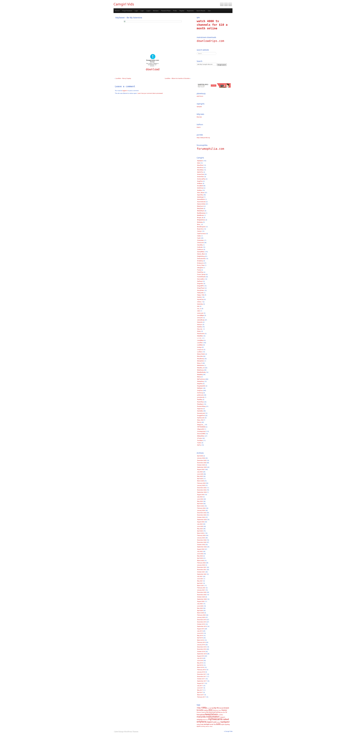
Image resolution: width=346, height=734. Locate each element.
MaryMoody (200, 358)
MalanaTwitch (201, 354)
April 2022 (200, 558)
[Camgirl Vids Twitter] (222, 4)
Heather (199, 297)
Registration (190, 11)
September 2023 (202, 519)
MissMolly (200, 374)
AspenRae (200, 195)
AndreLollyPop (201, 179)
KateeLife (200, 322)
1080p (204, 707)
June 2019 (200, 633)
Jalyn (198, 311)
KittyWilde (200, 336)
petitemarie (200, 395)
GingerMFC (200, 286)
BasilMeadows (201, 213)
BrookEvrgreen (201, 227)
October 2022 (201, 544)
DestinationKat (201, 258)
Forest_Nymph (201, 274)
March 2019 (200, 640)
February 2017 (201, 697)
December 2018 (201, 647)
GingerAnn (200, 283)
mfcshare (200, 719)
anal (208, 708)
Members (155, 11)
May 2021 (200, 581)
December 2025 (201, 460)
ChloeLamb (200, 242)
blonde (221, 708)
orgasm (210, 721)
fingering (203, 712)
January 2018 (201, 672)
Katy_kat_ (200, 329)
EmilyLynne (200, 263)
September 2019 (202, 626)
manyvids (201, 716)
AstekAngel (200, 197)
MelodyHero (200, 361)
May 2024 (200, 501)
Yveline (199, 443)
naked (226, 719)
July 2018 (200, 658)
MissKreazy (200, 370)
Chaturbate (200, 240)
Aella (198, 163)
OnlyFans (200, 390)
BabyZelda (200, 208)
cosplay (206, 710)
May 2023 (200, 528)
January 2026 (201, 458)
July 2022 (200, 551)
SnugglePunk (201, 415)
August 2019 (200, 629)
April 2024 (200, 503)
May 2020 (200, 608)
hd (226, 712)
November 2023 (201, 515)
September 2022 (202, 547)
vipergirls (199, 106)
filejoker (224, 710)
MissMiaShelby (201, 372)
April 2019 (200, 638)
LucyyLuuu (200, 349)
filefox (219, 710)
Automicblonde (201, 202)
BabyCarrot (200, 206)
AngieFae (200, 181)
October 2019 (201, 624)
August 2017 (200, 683)
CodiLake (200, 247)
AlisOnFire (200, 172)
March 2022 (200, 560)
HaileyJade (200, 292)
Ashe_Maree (200, 192)
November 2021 (201, 569)
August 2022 (200, 549)
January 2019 (201, 644)
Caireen (199, 231)
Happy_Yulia (200, 295)
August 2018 (200, 656)
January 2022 (201, 565)
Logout (148, 11)
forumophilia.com (210, 148)
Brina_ (199, 224)
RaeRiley (199, 399)
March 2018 (200, 667)
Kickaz (199, 331)
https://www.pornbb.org (203, 137)
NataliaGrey (200, 381)
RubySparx (200, 404)
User (209, 11)
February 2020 (201, 615)
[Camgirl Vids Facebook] (226, 4)
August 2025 (200, 469)
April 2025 (200, 478)
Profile (175, 11)
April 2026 (200, 456)
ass (210, 708)
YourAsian (200, 440)
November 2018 (201, 649)
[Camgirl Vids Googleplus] (230, 4)
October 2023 (201, 517)
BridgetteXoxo (201, 220)
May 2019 (200, 635)
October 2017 (201, 679)
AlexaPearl (200, 165)
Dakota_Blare (201, 254)
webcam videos (209, 726)
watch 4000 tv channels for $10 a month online (212, 24)
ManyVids (200, 356)
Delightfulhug (201, 256)
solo (218, 724)
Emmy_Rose (200, 265)
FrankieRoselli (201, 277)
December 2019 (201, 619)
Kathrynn (199, 324)
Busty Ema (200, 229)
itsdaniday (200, 304)
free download (210, 712)
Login (136, 11)
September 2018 (202, 654)
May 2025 (200, 476)
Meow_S (199, 363)
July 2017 (200, 685)
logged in (125, 90)
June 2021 (200, 578)
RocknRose (200, 402)
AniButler (199, 183)
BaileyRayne (200, 211)
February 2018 (201, 669)
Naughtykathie (201, 386)
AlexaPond (200, 167)
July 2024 (200, 497)
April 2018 (200, 665)
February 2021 (201, 588)
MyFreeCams (201, 379)
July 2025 (200, 472)
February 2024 (201, 508)
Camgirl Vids (124, 4)
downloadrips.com (210, 41)
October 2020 (201, 597)
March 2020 (200, 613)
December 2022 (201, 540)
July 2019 (200, 631)
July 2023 (200, 524)
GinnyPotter (200, 290)
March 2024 (200, 506)
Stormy (199, 422)
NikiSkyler (200, 388)
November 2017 (201, 676)
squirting (227, 724)
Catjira (199, 236)
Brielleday (200, 222)
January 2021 (201, 590)
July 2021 (200, 576)
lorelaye (199, 347)
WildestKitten (201, 436)
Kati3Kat (199, 327)
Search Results (201, 11)
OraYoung (200, 393)
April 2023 (200, 531)
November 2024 (201, 490)
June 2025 (200, 474)
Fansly (199, 270)
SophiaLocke (201, 418)
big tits (216, 707)
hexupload (201, 714)
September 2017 (202, 681)
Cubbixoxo (200, 249)
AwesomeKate (201, 204)
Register (181, 11)
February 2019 (201, 642)
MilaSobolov (200, 365)
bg (212, 708)
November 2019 (201, 622)
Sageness (200, 408)
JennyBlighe (200, 315)
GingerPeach (201, 288)
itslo (198, 306)
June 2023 (200, 526)
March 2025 (200, 481)
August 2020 (200, 601)
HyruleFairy (200, 299)
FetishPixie (200, 272)
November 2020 (201, 594)
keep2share (211, 714)
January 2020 (201, 617)
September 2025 (202, 467)
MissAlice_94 (201, 368)
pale (215, 722)
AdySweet (200, 161)
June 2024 (200, 499)
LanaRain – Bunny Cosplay (123, 78)
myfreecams (215, 719)
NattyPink (200, 383)
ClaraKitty (200, 245)
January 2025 (201, 485)
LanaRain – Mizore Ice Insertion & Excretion (177, 78)
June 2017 (200, 688)
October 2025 (201, 465)
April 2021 (200, 583)
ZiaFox (199, 445)
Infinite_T (199, 302)
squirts (198, 726)
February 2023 (201, 535)
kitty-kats (199, 117)
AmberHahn (200, 176)
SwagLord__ (200, 424)
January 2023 (201, 538)
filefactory (215, 710)
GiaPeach (200, 281)
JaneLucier (200, 313)
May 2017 (200, 690)
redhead (199, 724)
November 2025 (201, 463)
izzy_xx (199, 308)
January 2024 (201, 510)
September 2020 (202, 599)
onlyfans (201, 721)
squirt (222, 724)
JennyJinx (200, 317)
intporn (199, 127)
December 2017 (201, 674)
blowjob (226, 708)
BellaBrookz (200, 215)
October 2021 (201, 572)
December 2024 (201, 488)
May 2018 (200, 663)
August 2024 (200, 494)
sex (202, 724)
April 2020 (200, 610)
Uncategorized (201, 431)
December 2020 (201, 592)
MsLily (199, 377)
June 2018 (200, 660)
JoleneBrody (200, 320)
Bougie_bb (200, 217)
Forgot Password (127, 11)
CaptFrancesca (201, 233)
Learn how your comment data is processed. (150, 93)
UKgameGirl (200, 429)
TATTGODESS (201, 427)
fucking (218, 712)
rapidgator (225, 721)
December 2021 (201, 567)
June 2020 (200, 606)
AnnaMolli (200, 186)
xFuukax (199, 438)
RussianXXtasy (201, 406)
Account (117, 11)
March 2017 (200, 695)
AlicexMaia (200, 170)
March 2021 (200, 585)
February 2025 (201, 483)
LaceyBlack (200, 340)
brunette (200, 710)
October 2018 (201, 651)
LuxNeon (199, 352)
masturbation (212, 716)
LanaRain (200, 342)
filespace (199, 712)
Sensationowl (201, 413)
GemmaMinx (200, 279)
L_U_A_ (199, 338)
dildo (210, 709)
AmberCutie (200, 174)
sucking (203, 726)
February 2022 (201, 563)
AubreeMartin (201, 199)
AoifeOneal (200, 188)
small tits (213, 724)
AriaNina (199, 190)
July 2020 (200, 603)
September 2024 (202, 492)
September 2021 (202, 574)
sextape (206, 724)
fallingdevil (200, 267)
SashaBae (200, 411)
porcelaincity (200, 397)
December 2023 (201, 513)
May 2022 (200, 556)
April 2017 (200, 692)
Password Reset (165, 11)
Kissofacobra (201, 333)
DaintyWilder (200, 252)
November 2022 (201, 542)
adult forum (200, 96)
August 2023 (200, 522)
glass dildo (223, 712)
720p (199, 707)
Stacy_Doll (200, 420)
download (152, 69)
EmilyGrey (200, 261)
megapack (222, 717)
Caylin (199, 238)
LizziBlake (200, 345)
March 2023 (200, 533)
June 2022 (200, 553)
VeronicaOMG (201, 433)
